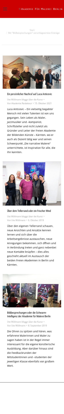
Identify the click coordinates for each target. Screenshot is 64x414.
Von (19, 103)
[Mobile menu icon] (5, 9)
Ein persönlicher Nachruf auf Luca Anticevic (29, 94)
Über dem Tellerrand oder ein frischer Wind (29, 211)
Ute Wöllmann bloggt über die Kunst (25, 99)
